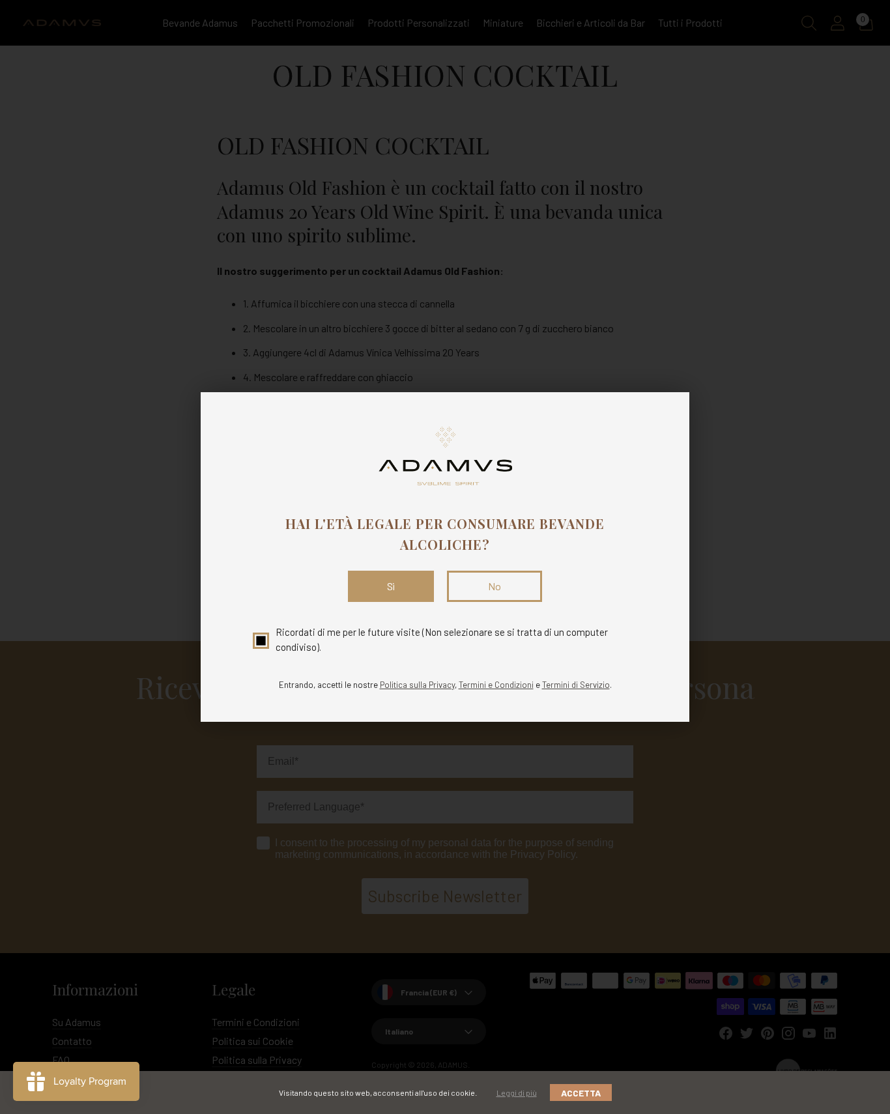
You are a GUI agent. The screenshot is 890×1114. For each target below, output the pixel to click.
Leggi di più (516, 1092)
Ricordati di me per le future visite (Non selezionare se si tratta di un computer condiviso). (442, 639)
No (494, 586)
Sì (391, 586)
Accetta (581, 1092)
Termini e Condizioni (496, 684)
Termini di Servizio (576, 684)
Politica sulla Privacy (417, 684)
